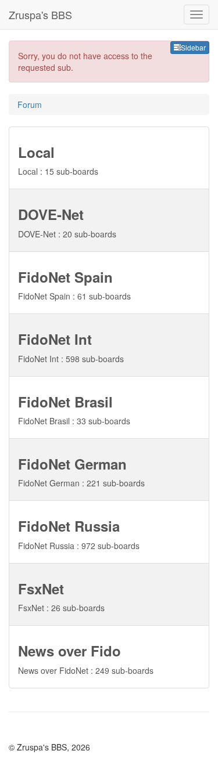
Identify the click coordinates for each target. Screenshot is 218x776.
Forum (29, 104)
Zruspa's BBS (40, 14)
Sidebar (193, 47)
